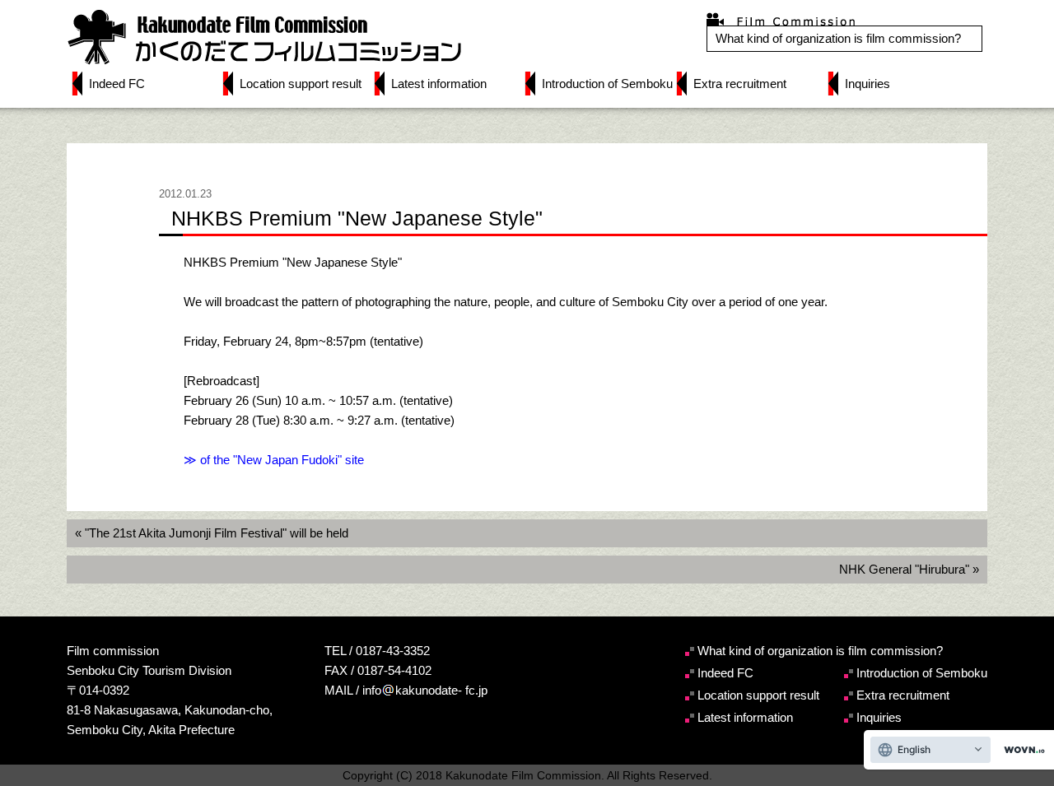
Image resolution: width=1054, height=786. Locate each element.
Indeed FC (117, 84)
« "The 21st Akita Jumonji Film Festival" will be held (211, 533)
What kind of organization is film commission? (838, 38)
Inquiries (867, 84)
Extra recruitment (739, 84)
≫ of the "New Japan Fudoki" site (274, 460)
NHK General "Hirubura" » (909, 569)
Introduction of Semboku (607, 84)
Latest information (439, 84)
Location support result (300, 84)
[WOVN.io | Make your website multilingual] (1021, 750)
